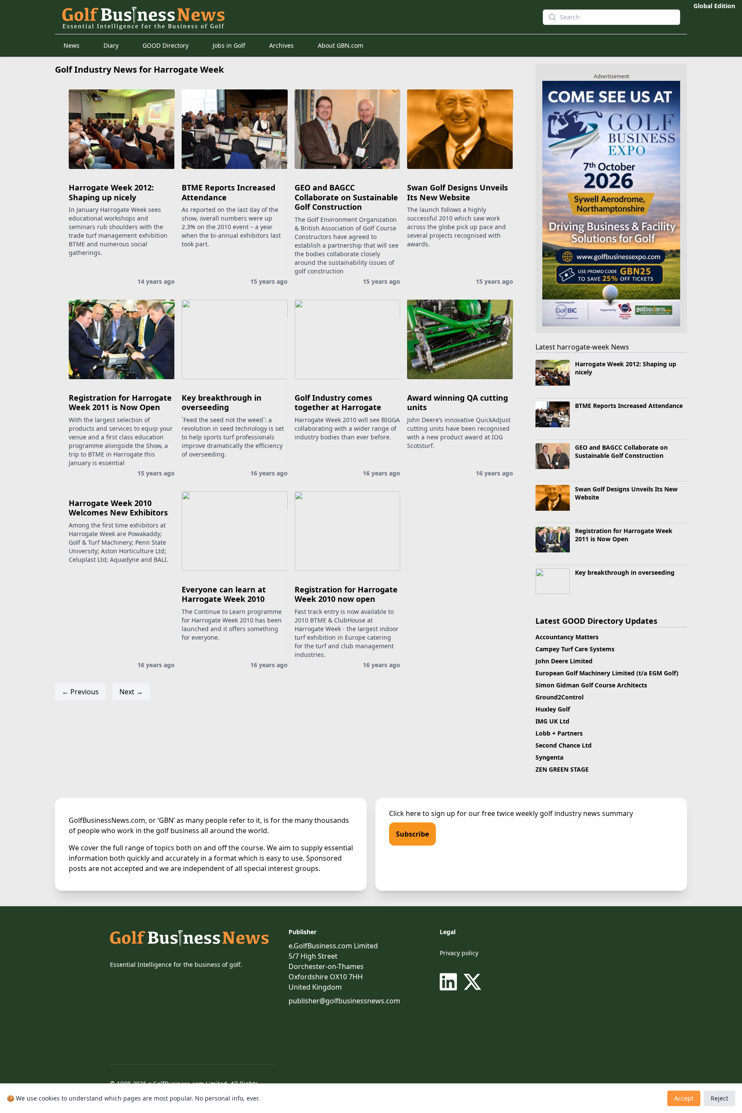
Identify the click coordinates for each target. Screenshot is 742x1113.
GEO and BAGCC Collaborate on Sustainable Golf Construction (346, 197)
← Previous (80, 691)
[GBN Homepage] (286, 17)
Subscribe (412, 834)
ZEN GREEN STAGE (562, 769)
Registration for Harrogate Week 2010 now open (346, 594)
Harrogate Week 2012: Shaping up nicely (111, 192)
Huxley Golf (552, 709)
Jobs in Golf (229, 45)
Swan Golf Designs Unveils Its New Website (457, 192)
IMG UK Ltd (552, 721)
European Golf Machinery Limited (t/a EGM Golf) (606, 673)
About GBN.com (340, 45)
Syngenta (549, 757)
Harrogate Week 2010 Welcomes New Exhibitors (118, 508)
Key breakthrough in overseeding (222, 402)
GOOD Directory (166, 45)
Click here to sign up (422, 813)
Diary (111, 45)
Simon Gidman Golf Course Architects (591, 685)
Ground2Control (559, 697)
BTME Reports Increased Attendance (228, 192)
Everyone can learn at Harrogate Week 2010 (224, 594)
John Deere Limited (564, 661)
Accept (683, 1098)
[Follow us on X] (472, 982)
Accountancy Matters (567, 637)
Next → (131, 691)
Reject (719, 1098)
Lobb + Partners (559, 733)
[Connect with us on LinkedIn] (450, 982)
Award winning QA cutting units (457, 402)
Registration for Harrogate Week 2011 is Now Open (120, 402)
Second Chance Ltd (563, 745)
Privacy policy (459, 953)
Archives (281, 45)
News (71, 45)
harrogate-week (583, 347)
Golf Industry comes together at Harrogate (338, 402)
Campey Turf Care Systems (574, 649)
